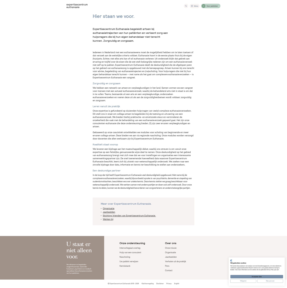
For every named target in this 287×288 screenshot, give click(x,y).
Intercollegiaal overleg (130, 248)
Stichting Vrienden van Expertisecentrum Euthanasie (129, 215)
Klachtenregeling (148, 283)
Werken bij (108, 219)
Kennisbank (125, 266)
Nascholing (125, 257)
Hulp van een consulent (130, 252)
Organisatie (108, 208)
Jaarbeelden (109, 211)
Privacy (169, 283)
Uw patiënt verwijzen (129, 261)
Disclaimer (160, 283)
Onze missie (170, 248)
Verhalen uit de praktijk (175, 261)
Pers (167, 266)
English (176, 283)
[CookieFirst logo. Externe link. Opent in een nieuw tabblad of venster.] (231, 261)
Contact (168, 270)
